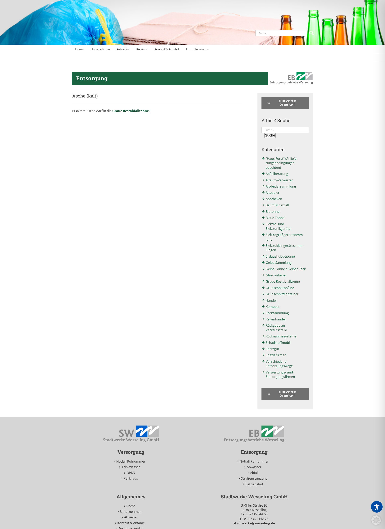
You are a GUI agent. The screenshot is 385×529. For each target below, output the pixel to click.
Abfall (254, 473)
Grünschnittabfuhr (280, 288)
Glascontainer (276, 275)
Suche (270, 135)
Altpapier (273, 192)
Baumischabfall (277, 205)
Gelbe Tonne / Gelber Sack (286, 269)
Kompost (273, 306)
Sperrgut (272, 349)
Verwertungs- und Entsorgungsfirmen (280, 374)
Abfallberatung (277, 174)
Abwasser (254, 467)
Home (131, 506)
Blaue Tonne (275, 218)
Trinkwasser (131, 467)
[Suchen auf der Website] (312, 32)
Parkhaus (131, 478)
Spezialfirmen (276, 355)
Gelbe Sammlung (279, 262)
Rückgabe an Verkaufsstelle (276, 327)
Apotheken (274, 199)
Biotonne (273, 211)
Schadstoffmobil (278, 342)
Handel (271, 300)
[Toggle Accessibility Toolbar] (377, 507)
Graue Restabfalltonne (283, 281)
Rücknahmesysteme (281, 336)
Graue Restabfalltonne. (131, 111)
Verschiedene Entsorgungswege (279, 363)
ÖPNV (131, 473)
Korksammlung (277, 313)
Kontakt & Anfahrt (131, 523)
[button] (376, 520)
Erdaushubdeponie (280, 256)
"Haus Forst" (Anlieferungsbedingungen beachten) (282, 163)
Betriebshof (254, 484)
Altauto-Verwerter (279, 180)
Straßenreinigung (254, 478)
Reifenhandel (276, 319)
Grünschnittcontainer (282, 294)
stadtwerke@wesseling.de (254, 523)
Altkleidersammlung (281, 186)
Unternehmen (131, 511)
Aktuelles (131, 517)
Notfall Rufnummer (130, 461)
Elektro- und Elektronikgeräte (278, 226)
